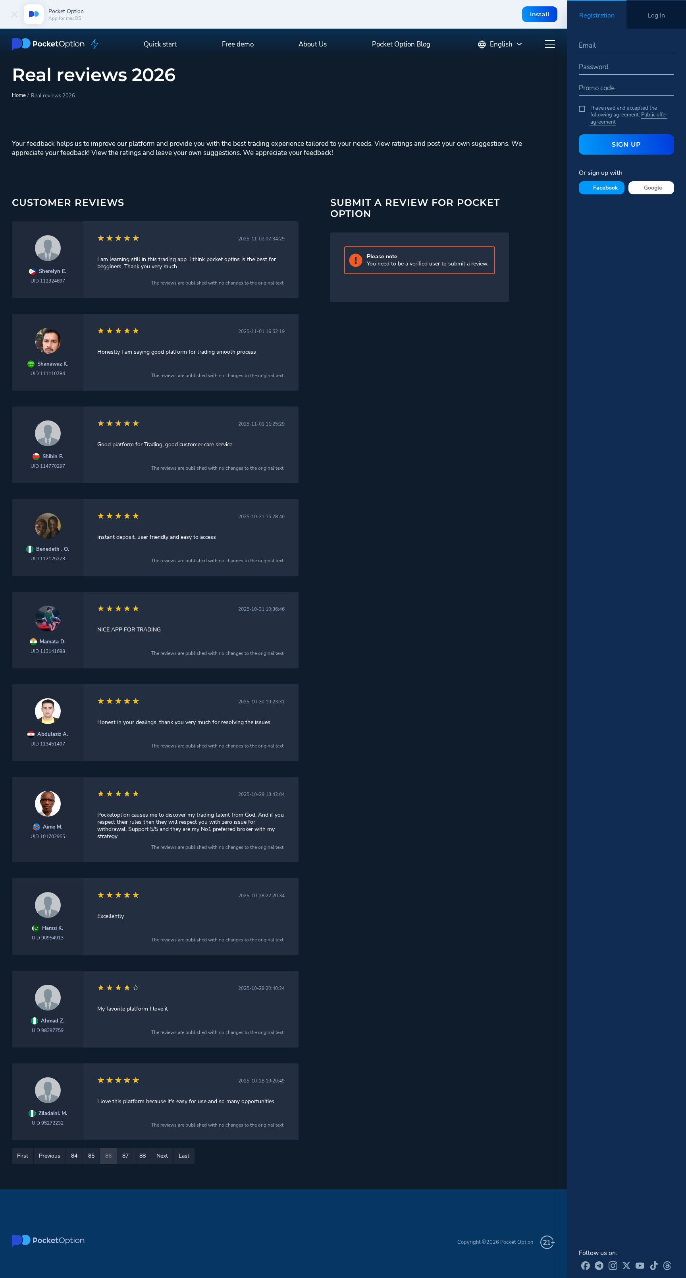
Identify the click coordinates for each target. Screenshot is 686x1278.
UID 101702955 (48, 836)
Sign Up (626, 144)
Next (162, 1156)
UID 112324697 (48, 281)
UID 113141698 (48, 651)
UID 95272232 (48, 1123)
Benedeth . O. (52, 549)
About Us (313, 44)
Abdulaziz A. (52, 734)
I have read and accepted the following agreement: (628, 115)
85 (91, 1156)
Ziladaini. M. (53, 1113)
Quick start (160, 44)
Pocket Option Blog (401, 44)
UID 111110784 (48, 373)
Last (184, 1156)
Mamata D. (53, 642)
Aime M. (52, 827)
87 (125, 1156)
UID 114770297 (48, 466)
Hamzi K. (52, 928)
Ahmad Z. (52, 1021)
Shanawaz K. (52, 364)
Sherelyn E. (52, 271)
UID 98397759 (48, 1030)
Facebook (605, 188)
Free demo (238, 44)
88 (142, 1156)
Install (539, 14)
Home (19, 95)
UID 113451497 (48, 744)
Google (653, 188)
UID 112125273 (48, 559)
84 (74, 1156)
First (22, 1156)
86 (108, 1156)
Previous (49, 1156)
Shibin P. (52, 456)
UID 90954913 (48, 938)
